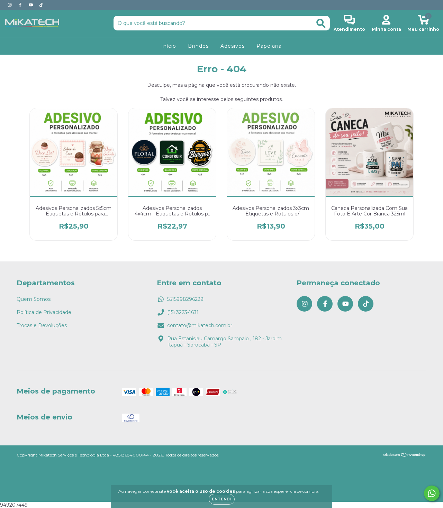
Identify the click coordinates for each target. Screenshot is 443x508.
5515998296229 (185, 299)
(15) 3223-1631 (183, 312)
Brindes (198, 46)
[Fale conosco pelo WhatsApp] (432, 493)
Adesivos (232, 46)
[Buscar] (321, 23)
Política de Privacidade (44, 312)
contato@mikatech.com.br (199, 325)
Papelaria (269, 46)
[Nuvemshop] (404, 455)
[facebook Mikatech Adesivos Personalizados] (21, 5)
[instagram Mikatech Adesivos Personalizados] (10, 5)
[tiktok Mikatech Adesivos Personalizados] (41, 5)
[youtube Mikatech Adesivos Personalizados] (31, 5)
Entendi (222, 499)
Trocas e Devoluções (42, 325)
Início (168, 46)
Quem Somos (34, 299)
